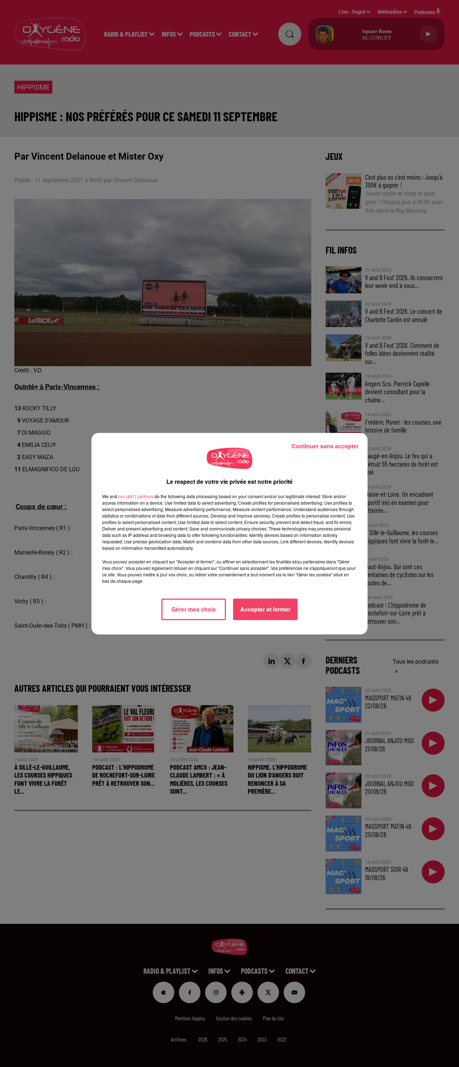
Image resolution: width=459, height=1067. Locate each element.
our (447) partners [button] (135, 496)
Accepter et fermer (265, 609)
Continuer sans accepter (325, 446)
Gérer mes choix (193, 609)
